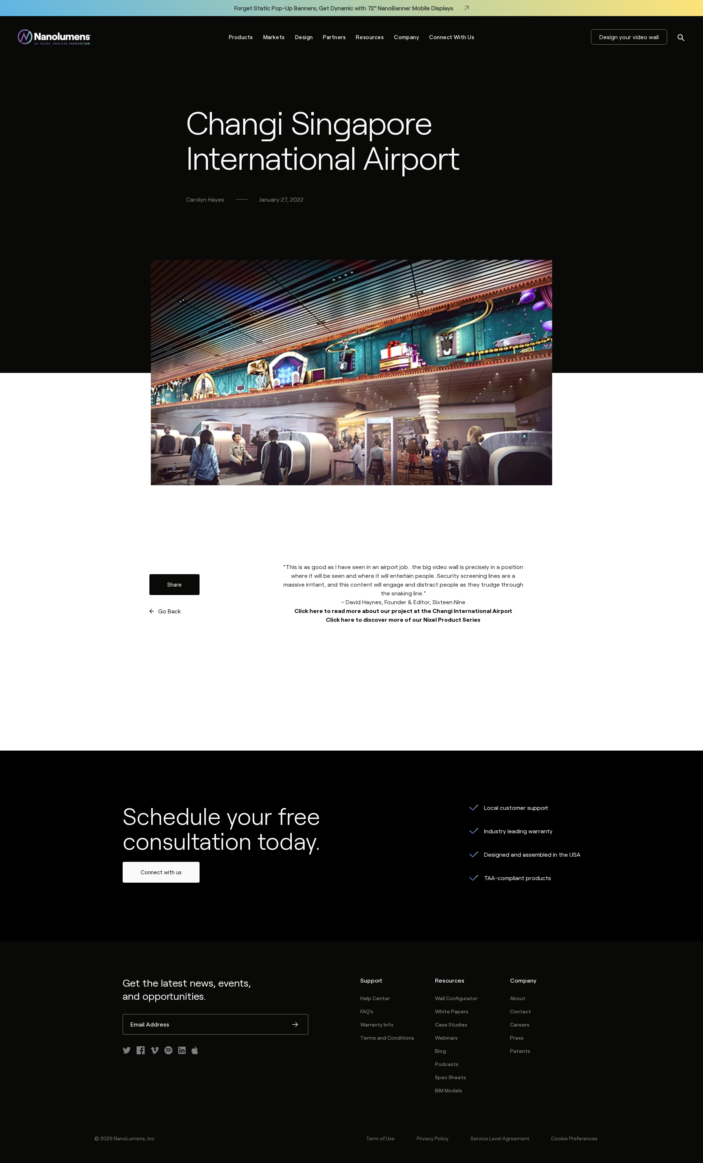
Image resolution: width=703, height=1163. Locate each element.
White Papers (451, 1011)
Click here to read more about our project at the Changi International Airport (403, 610)
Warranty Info (377, 1024)
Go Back (169, 610)
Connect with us (161, 872)
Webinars (446, 1038)
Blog (440, 1051)
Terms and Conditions (387, 1038)
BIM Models (448, 1090)
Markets (274, 37)
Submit (295, 1025)
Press (517, 1038)
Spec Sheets (450, 1077)
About (517, 998)
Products (241, 37)
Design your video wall (629, 36)
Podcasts (446, 1064)
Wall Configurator (456, 998)
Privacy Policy (433, 1138)
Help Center (375, 998)
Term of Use (380, 1138)
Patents (520, 1051)
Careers (519, 1024)
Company (406, 37)
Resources (370, 37)
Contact (520, 1011)
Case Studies (451, 1024)
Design (304, 37)
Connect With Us (451, 37)
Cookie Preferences (574, 1138)
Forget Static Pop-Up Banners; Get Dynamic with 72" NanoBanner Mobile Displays (343, 7)
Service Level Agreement (499, 1138)
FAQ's (366, 1011)
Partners (334, 37)
